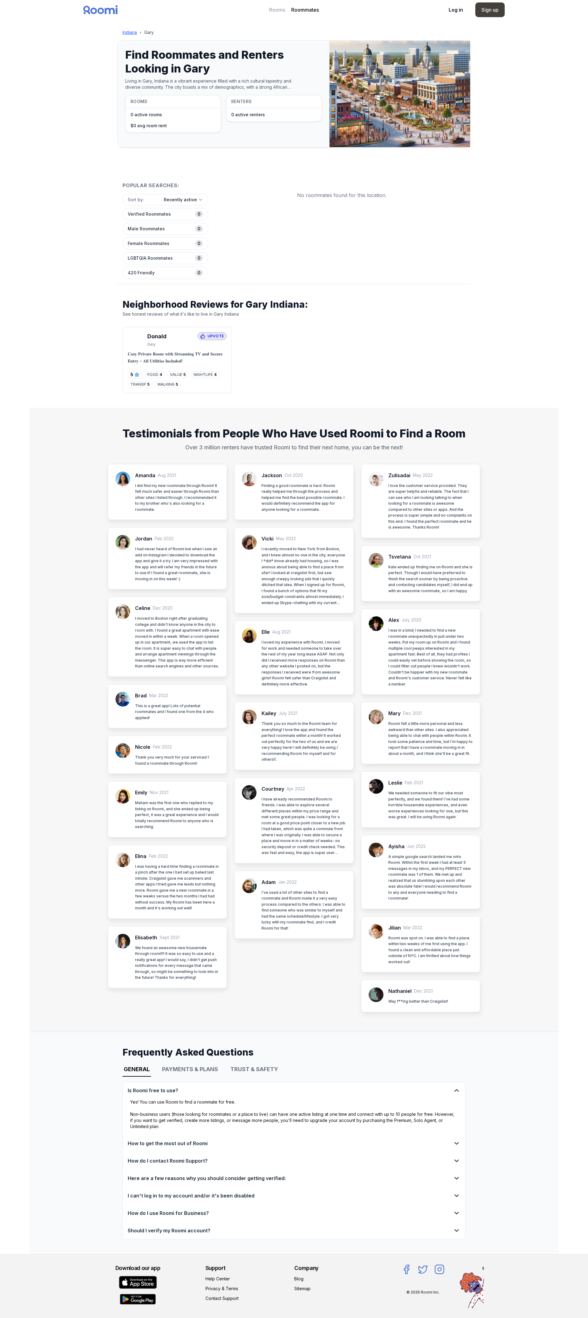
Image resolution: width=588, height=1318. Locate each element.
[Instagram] (439, 1269)
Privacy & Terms (221, 1288)
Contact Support (222, 1298)
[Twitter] (423, 1269)
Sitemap (302, 1288)
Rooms (277, 10)
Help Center (217, 1278)
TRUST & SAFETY (254, 1069)
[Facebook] (406, 1269)
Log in (456, 10)
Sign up (490, 10)
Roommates (305, 10)
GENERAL (137, 1069)
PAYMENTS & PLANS (190, 1069)
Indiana (130, 32)
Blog (298, 1278)
